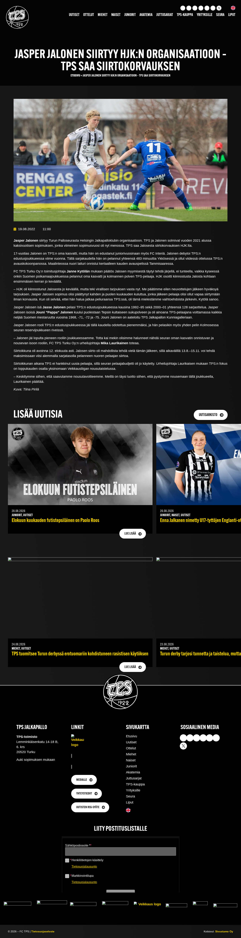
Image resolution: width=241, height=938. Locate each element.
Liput (231, 15)
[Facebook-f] (200, 8)
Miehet (103, 15)
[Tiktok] (194, 8)
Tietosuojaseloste (42, 931)
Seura (220, 15)
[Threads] (212, 8)
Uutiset (74, 15)
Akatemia (146, 15)
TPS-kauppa (185, 15)
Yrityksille (204, 15)
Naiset (115, 15)
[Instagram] (182, 8)
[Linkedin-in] (206, 8)
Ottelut (88, 15)
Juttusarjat (164, 15)
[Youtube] (188, 8)
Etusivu (75, 75)
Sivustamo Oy (224, 931)
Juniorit (130, 15)
